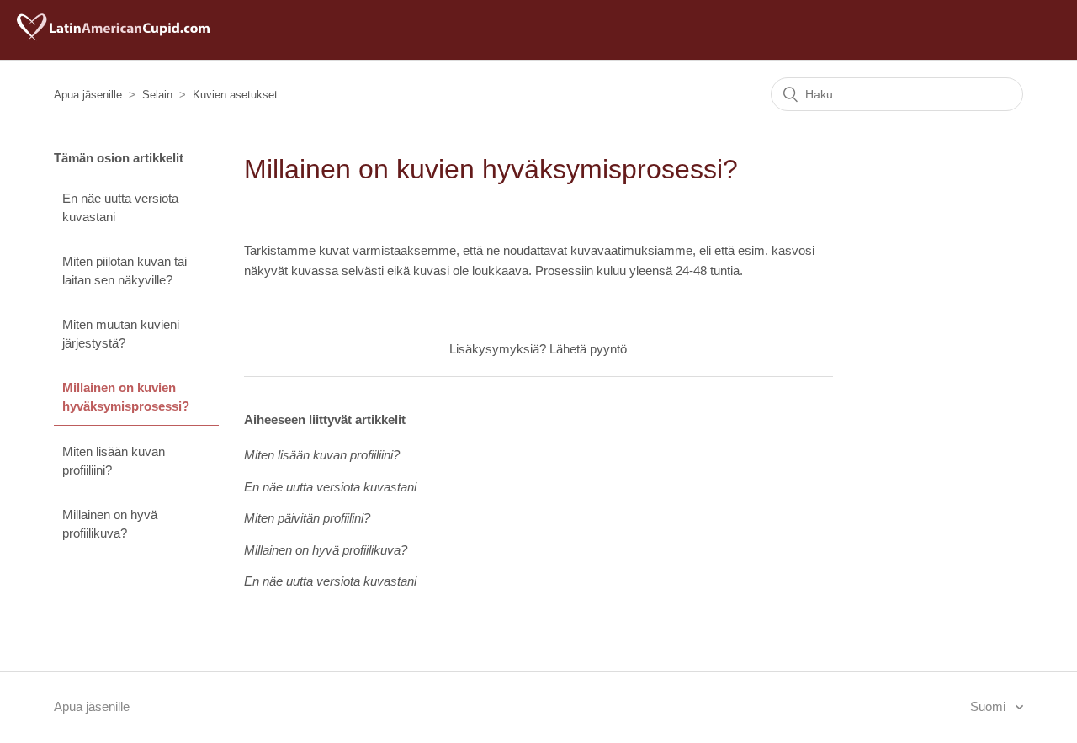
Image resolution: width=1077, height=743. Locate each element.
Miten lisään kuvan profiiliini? (113, 461)
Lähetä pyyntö (588, 349)
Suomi (989, 706)
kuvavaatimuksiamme (631, 250)
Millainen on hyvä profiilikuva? (109, 524)
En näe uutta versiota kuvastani (120, 208)
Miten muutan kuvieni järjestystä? (120, 334)
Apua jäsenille (88, 94)
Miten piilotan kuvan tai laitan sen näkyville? (124, 271)
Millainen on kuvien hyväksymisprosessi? (125, 397)
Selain (157, 94)
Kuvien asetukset (235, 94)
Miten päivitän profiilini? (307, 518)
